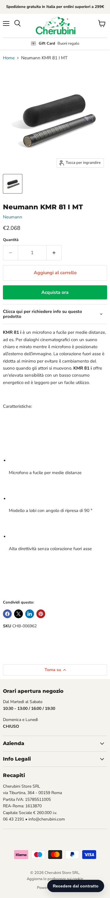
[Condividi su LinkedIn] (29, 613)
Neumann (12, 217)
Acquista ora (55, 292)
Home (9, 57)
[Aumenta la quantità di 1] (54, 252)
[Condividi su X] (18, 613)
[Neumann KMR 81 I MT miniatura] (12, 183)
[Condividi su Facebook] (7, 613)
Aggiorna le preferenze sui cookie (55, 879)
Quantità (10, 240)
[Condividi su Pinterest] (40, 613)
